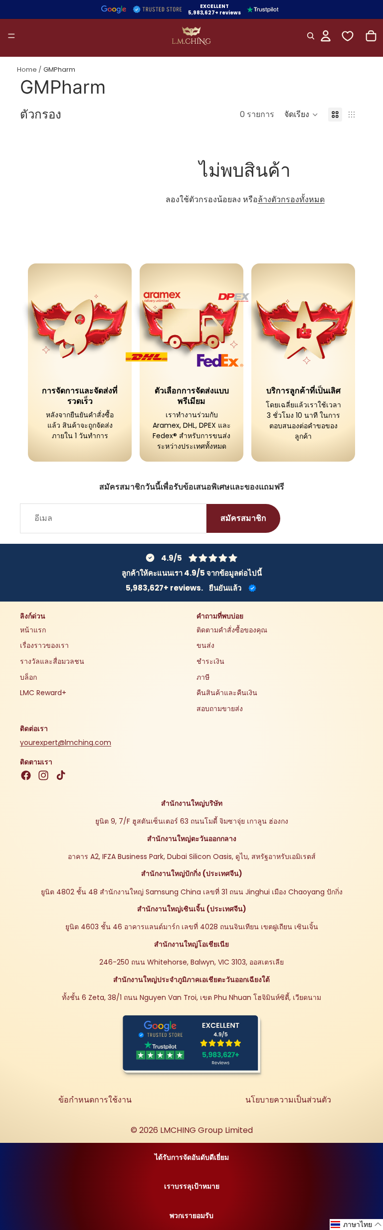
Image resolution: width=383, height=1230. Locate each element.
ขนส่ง (205, 646)
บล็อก (28, 677)
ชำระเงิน (210, 661)
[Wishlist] (348, 36)
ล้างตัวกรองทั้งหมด (291, 199)
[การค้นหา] (311, 36)
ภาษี (202, 677)
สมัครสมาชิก (243, 518)
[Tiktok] (61, 775)
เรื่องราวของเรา (44, 646)
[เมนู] (11, 35)
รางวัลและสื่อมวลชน (52, 661)
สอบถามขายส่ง (219, 709)
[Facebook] (26, 775)
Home (27, 69)
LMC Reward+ (43, 693)
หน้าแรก (33, 630)
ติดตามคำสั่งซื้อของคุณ (231, 630)
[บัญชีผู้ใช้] (326, 36)
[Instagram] (43, 775)
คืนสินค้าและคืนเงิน (226, 693)
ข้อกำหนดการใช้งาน (95, 1100)
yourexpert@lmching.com (65, 742)
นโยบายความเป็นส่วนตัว (288, 1100)
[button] (301, 114)
